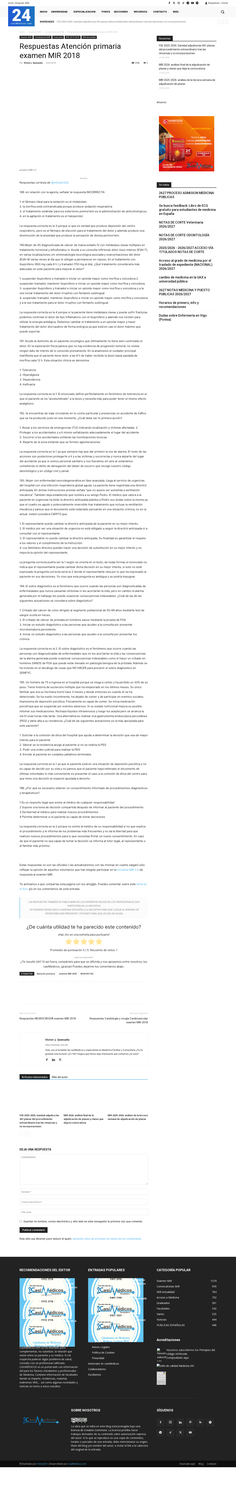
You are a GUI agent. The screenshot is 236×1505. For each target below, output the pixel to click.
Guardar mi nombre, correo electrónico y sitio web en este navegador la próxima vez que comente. (83, 1221)
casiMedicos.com (77, 1463)
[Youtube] (192, 3)
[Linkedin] (57, 71)
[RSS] (200, 1422)
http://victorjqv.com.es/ (56, 1045)
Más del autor (60, 1077)
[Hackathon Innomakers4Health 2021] (115, 1310)
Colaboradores (97, 1369)
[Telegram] (187, 3)
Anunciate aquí (187, 1463)
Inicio (22, 32)
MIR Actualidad (89, 37)
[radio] (68, 942)
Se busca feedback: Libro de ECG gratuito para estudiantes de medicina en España (187, 210)
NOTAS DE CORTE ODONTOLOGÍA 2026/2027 (184, 237)
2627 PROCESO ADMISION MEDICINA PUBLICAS (186, 195)
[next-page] (27, 1133)
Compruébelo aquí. (177, 1357)
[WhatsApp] (48, 71)
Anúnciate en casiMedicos (103, 1363)
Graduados (58, 37)
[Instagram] (178, 3)
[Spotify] (197, 3)
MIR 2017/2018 (72, 37)
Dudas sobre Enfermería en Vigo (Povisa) (183, 317)
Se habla (164, 184)
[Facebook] (169, 3)
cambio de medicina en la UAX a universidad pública (182, 279)
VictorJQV (42, 1463)
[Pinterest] (40, 71)
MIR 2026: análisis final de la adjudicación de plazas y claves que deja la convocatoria (83, 1119)
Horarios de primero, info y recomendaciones (179, 305)
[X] (31, 71)
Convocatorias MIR (54, 32)
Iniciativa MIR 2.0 (128, 869)
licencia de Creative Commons (89, 1430)
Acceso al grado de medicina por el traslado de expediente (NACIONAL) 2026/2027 (185, 265)
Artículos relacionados (35, 1077)
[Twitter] (174, 3)
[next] (225, 21)
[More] (83, 71)
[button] (222, 11)
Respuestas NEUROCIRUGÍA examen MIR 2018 (48, 1018)
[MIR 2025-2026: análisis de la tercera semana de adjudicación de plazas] (128, 1098)
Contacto (211, 1463)
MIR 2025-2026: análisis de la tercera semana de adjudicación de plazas (187, 82)
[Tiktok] (183, 3)
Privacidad (98, 1358)
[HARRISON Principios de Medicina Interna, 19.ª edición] (115, 1328)
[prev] (219, 21)
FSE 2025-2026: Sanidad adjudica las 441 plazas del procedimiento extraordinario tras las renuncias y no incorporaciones (121, 21)
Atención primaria (46, 973)
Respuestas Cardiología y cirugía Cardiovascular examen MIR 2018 (119, 1020)
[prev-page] (22, 1133)
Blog (201, 1463)
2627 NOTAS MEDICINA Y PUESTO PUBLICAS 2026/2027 (184, 292)
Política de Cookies (103, 1352)
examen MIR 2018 (68, 973)
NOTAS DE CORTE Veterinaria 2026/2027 (181, 224)
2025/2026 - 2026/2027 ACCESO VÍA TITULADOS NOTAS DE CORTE (186, 250)
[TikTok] (170, 1432)
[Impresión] (74, 71)
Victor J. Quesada (33, 62)
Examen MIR (35, 32)
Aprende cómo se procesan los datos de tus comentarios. (107, 1238)
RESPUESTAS (87, 973)
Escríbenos (94, 1374)
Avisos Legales (101, 1347)
